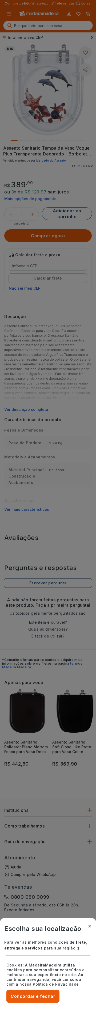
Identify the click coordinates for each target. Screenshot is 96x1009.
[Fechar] (89, 926)
